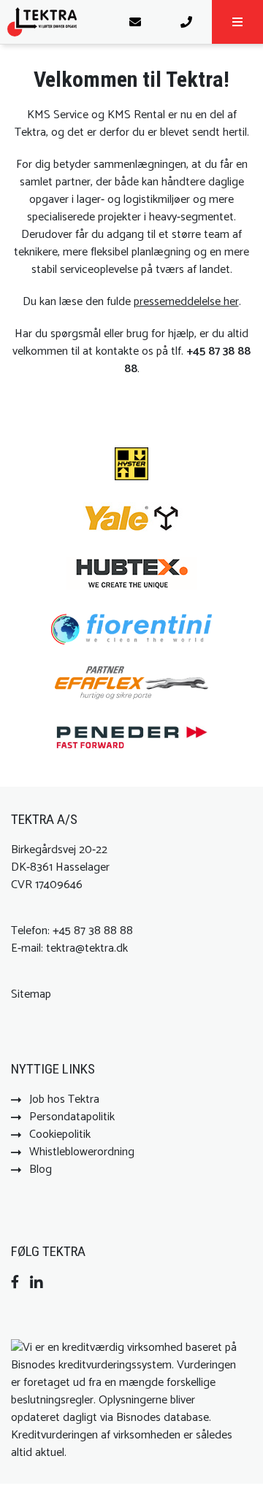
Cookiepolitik (60, 1134)
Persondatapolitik (72, 1117)
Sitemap (31, 994)
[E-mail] (135, 22)
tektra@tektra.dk (87, 948)
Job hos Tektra (64, 1099)
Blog (40, 1169)
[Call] (186, 22)
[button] (237, 22)
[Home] (54, 21)
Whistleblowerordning (81, 1152)
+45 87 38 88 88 (187, 360)
